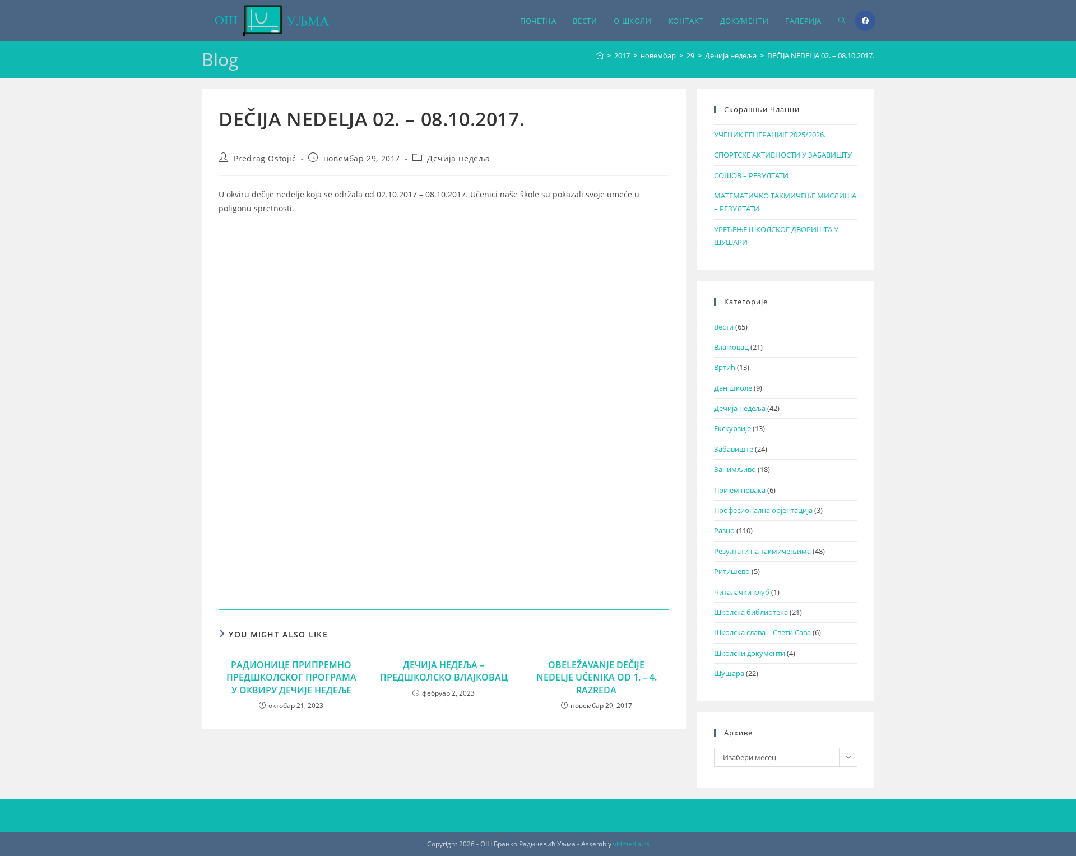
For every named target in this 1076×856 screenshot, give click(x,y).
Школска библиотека (751, 612)
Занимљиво (735, 469)
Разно (724, 530)
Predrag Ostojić (265, 158)
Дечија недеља (458, 158)
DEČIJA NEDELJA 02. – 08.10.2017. (820, 55)
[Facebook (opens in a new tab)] (865, 21)
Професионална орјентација (763, 510)
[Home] (600, 55)
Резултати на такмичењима (762, 551)
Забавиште (733, 449)
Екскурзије (732, 428)
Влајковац (731, 347)
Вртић (724, 367)
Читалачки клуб (741, 592)
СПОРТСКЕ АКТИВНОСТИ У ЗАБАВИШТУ (783, 155)
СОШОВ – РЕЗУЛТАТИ (751, 175)
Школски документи (749, 653)
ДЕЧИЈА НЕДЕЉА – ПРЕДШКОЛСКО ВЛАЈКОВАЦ (444, 671)
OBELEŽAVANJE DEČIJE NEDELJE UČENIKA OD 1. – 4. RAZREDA (596, 677)
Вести (724, 327)
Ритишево (732, 571)
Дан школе (733, 388)
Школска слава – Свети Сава (762, 632)
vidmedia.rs (631, 844)
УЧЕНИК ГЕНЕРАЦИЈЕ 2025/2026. (769, 134)
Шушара (729, 673)
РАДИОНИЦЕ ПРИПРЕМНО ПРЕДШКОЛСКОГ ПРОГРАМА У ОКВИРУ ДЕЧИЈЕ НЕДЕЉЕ (291, 677)
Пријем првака (740, 490)
